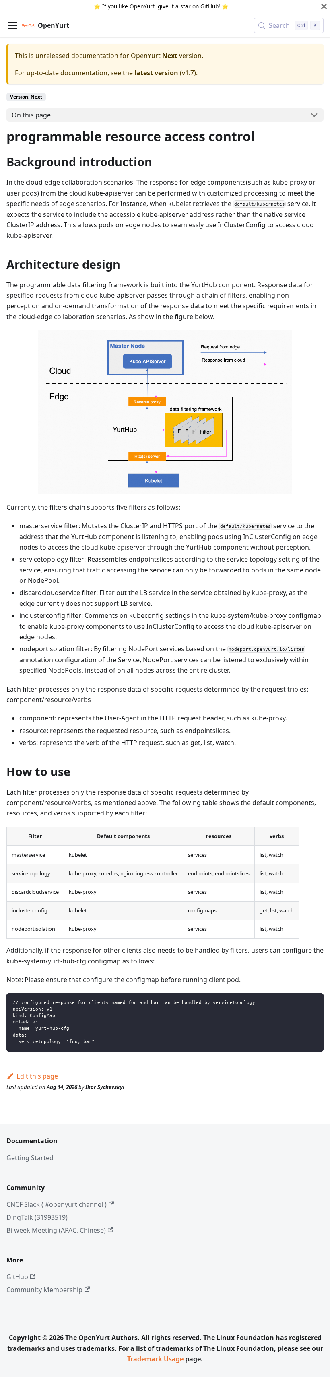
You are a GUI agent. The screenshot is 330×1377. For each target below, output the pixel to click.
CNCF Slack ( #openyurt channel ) (56, 1204)
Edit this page (37, 1076)
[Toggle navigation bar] (12, 25)
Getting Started (30, 1157)
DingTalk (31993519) (37, 1217)
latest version (156, 72)
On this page (31, 115)
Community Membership (44, 1289)
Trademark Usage (155, 1358)
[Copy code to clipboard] (313, 1003)
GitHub (209, 6)
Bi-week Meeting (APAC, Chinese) (56, 1230)
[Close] (324, 6)
